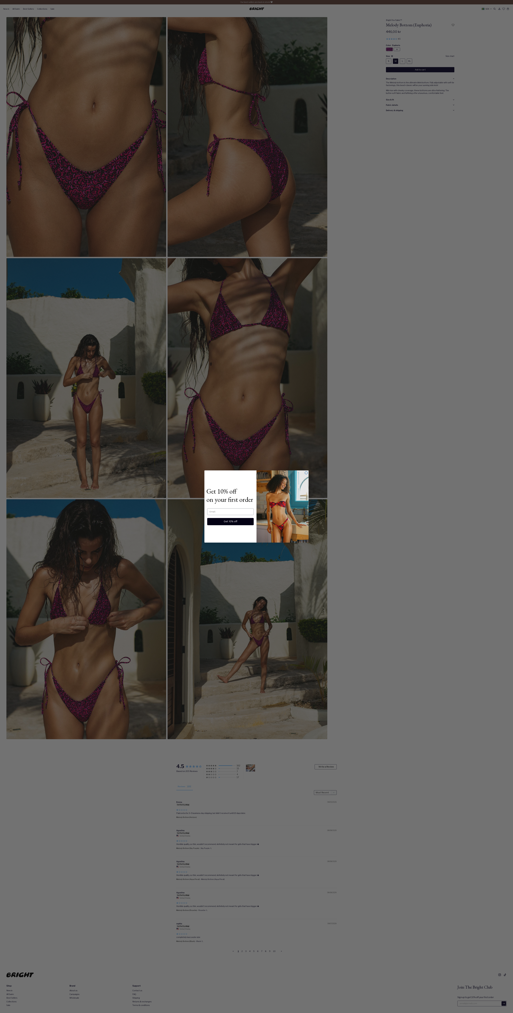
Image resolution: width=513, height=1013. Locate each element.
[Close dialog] (306, 472)
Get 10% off (230, 521)
